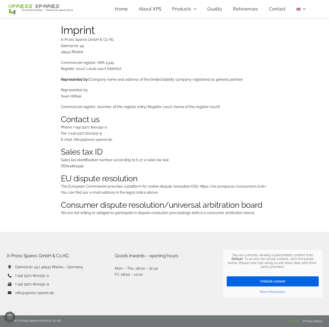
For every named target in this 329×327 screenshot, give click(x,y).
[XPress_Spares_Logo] (40, 4)
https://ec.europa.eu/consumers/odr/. (233, 186)
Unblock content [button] (272, 281)
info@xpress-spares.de (34, 293)
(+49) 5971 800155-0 (32, 275)
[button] (10, 317)
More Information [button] (273, 292)
